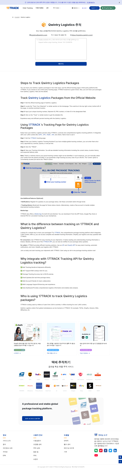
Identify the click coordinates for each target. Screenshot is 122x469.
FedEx (49, 134)
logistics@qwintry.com (39, 35)
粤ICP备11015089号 (78, 467)
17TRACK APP (47, 242)
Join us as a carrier (32, 418)
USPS (40, 134)
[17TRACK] (12, 8)
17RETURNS (39, 8)
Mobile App (38, 214)
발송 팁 (35, 452)
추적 (34, 455)
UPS (44, 134)
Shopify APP (71, 245)
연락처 (66, 441)
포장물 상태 (37, 444)
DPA (4, 455)
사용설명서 (37, 441)
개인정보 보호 (7, 448)
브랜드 (35, 459)
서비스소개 (6, 441)
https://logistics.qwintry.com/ (82, 35)
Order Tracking (28, 8)
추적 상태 (36, 448)
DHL (53, 134)
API (47, 8)
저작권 (5, 452)
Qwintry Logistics (39, 97)
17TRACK (34, 124)
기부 (65, 452)
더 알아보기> (91, 2)
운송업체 (17, 17)
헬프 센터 (67, 444)
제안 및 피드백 (69, 448)
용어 (4, 444)
